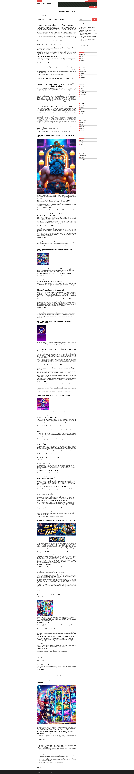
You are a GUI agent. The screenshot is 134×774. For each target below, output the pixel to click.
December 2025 (83, 69)
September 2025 (83, 75)
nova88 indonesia (60, 516)
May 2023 (82, 128)
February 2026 (82, 65)
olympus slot (66, 245)
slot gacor (51, 762)
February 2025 (82, 88)
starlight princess (83, 155)
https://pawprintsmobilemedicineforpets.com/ (51, 371)
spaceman (59, 391)
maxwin (51, 391)
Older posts (39, 767)
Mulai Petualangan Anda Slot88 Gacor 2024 (49, 595)
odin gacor (43, 242)
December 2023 (83, 115)
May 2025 (82, 82)
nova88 (55, 516)
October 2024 (82, 96)
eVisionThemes (55, 772)
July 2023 (81, 124)
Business (81, 140)
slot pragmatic (49, 735)
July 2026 (81, 56)
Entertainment (82, 142)
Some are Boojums (45, 3)
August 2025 (82, 77)
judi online (47, 762)
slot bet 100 (82, 153)
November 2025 (83, 71)
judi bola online (55, 74)
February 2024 (82, 111)
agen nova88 (52, 516)
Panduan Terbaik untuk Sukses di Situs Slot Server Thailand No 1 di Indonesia (55, 681)
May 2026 (82, 60)
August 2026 (82, 54)
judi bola (51, 74)
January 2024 (82, 113)
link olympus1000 (49, 245)
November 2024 (83, 94)
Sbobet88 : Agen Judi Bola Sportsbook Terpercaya (50, 19)
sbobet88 (49, 51)
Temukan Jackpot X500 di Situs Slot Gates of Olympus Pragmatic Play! (56, 520)
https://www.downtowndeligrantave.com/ (44, 727)
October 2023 (82, 118)
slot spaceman (54, 391)
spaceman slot (69, 391)
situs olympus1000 (71, 245)
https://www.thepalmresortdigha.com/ (43, 463)
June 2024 (82, 103)
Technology (82, 157)
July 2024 (81, 101)
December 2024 (83, 92)
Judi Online (82, 149)
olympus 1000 (61, 245)
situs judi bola (60, 74)
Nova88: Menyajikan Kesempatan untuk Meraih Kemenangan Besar (55, 457)
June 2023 (82, 126)
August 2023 (82, 122)
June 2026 (82, 58)
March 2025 (82, 86)
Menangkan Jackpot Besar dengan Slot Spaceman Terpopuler (54, 395)
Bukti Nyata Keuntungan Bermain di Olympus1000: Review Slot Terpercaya (54, 250)
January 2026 (82, 67)
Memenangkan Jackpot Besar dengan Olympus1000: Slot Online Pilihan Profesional (56, 136)
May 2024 (82, 105)
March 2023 (82, 132)
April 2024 (82, 107)
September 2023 (83, 120)
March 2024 (82, 109)
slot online (55, 762)
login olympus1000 (55, 245)
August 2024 (82, 99)
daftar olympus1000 (49, 316)
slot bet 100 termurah (59, 88)
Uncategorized (43, 74)
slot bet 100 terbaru (53, 131)
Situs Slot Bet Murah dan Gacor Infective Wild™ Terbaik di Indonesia (56, 78)
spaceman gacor (64, 391)
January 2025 (82, 90)
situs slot (61, 618)
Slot (41, 245)
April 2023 (82, 130)
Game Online (82, 146)
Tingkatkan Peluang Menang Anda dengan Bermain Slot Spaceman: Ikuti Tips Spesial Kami (55, 322)
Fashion (81, 144)
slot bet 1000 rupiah (67, 131)
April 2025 (82, 84)
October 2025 (82, 73)
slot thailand (59, 762)
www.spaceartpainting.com (41, 411)
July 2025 (81, 79)
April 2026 (82, 62)
